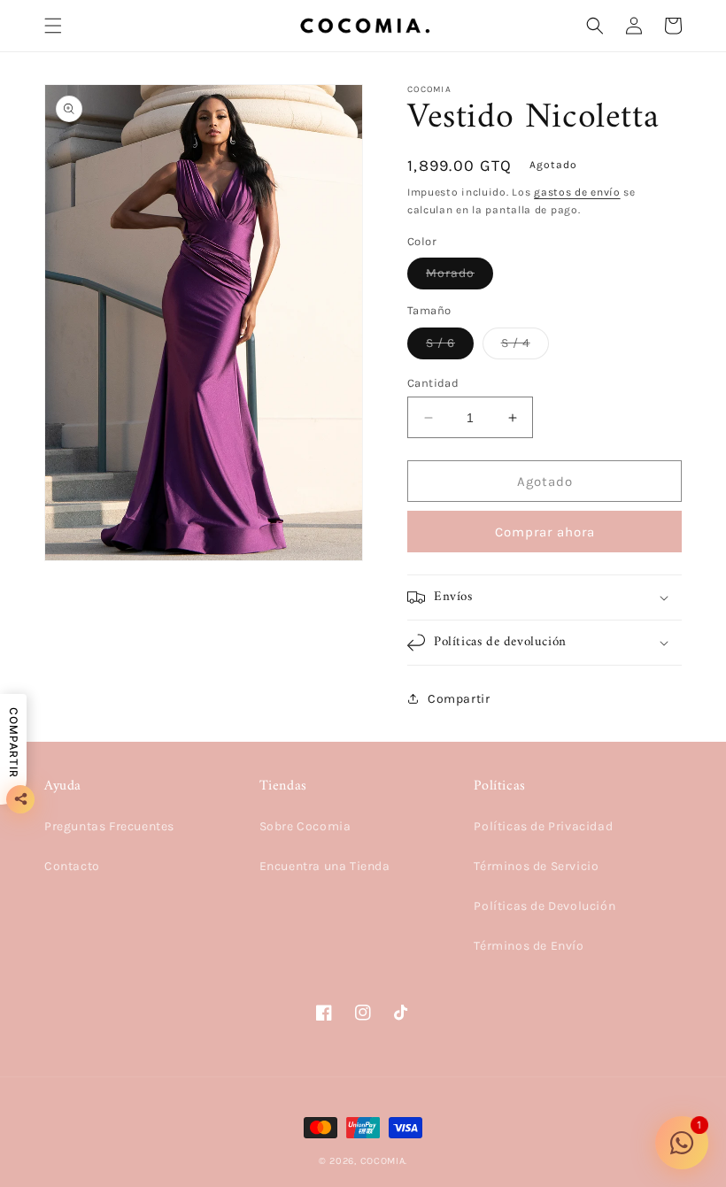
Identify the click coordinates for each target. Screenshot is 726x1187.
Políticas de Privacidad (543, 826)
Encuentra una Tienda (324, 866)
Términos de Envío (528, 945)
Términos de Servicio (536, 866)
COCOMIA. (384, 1161)
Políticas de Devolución (544, 905)
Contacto (72, 866)
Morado (459, 277)
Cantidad (433, 382)
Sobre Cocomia (305, 826)
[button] (53, 25)
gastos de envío (577, 192)
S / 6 (450, 347)
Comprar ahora (545, 532)
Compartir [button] (459, 698)
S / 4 (525, 347)
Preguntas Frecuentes (109, 826)
